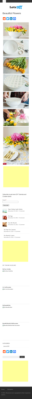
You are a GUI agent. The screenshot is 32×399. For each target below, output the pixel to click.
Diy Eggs (10, 216)
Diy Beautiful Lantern (9, 235)
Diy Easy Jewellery (7, 269)
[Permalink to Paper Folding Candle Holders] (5, 210)
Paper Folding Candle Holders (15, 209)
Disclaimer (10, 389)
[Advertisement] (16, 176)
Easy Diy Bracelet (12, 222)
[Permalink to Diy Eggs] (5, 217)
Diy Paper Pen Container (10, 229)
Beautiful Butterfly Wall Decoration (10, 323)
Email (4, 200)
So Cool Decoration (7, 287)
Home (3, 389)
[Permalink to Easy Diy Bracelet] (5, 224)
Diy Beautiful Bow (7, 305)
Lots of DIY (6, 346)
